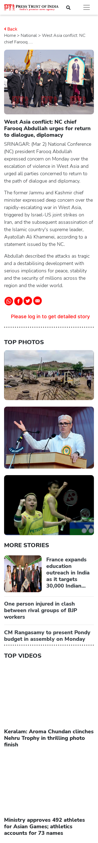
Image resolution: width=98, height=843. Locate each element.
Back (12, 29)
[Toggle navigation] (86, 7)
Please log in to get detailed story (50, 316)
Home (10, 35)
